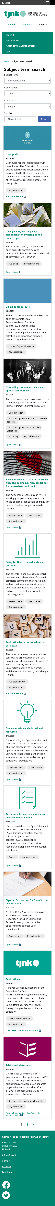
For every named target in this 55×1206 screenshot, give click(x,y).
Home (6, 61)
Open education (16, 412)
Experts (12, 857)
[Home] (27, 13)
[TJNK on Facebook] (6, 1184)
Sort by (8, 113)
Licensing (7, 1166)
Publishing (13, 263)
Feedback (7, 1172)
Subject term (11, 74)
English (43, 24)
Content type (11, 87)
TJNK (8, 51)
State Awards (13, 40)
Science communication (19, 1018)
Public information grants (20, 46)
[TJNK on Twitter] (6, 1195)
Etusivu (10, 35)
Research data (15, 515)
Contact (6, 1160)
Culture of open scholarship (21, 346)
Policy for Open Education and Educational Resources (26, 420)
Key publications (16, 190)
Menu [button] (6, 3)
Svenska (27, 24)
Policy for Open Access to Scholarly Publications (23, 429)
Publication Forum (17, 681)
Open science (34, 515)
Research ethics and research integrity (26, 1101)
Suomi (11, 24)
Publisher (9, 100)
